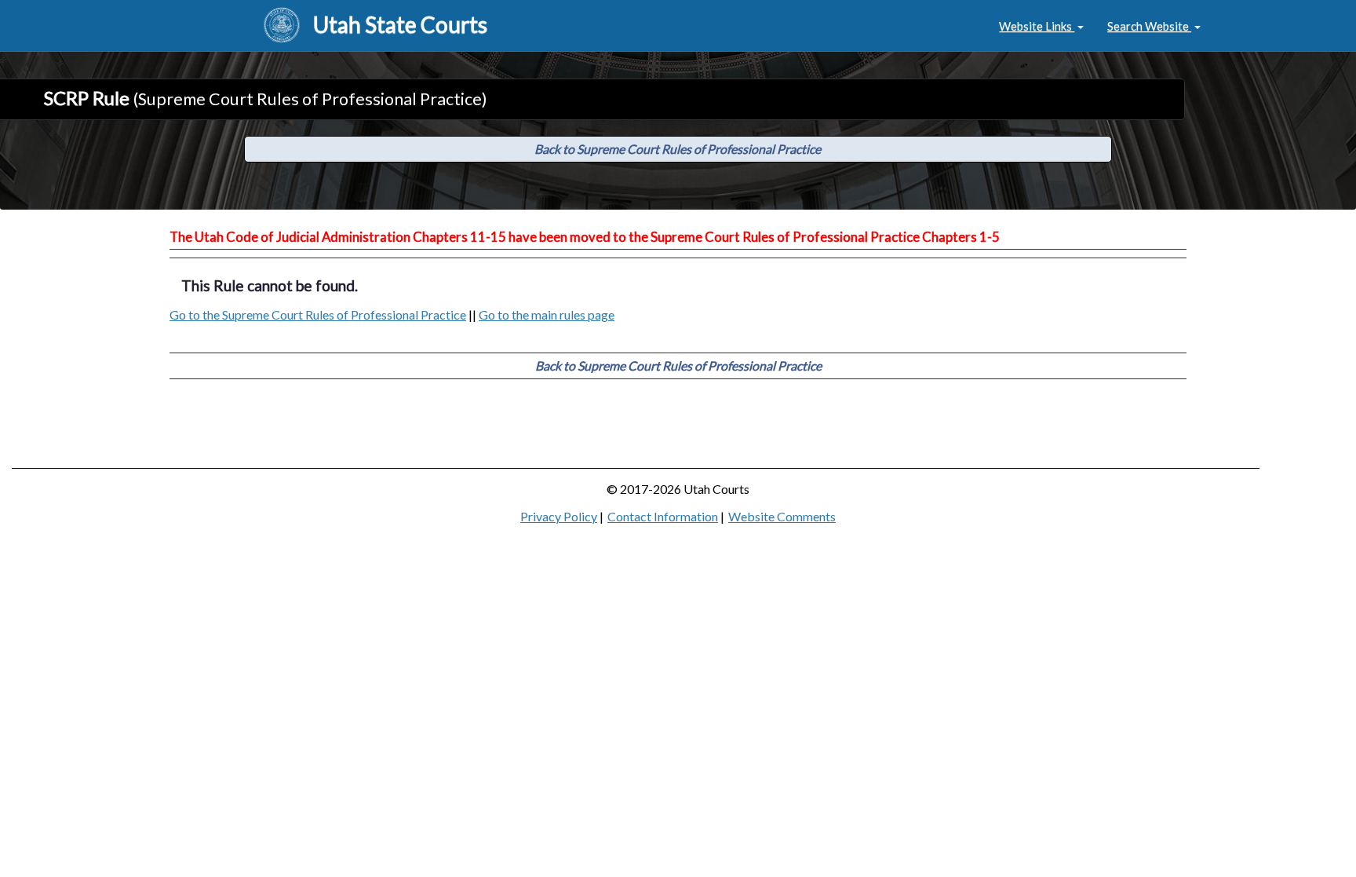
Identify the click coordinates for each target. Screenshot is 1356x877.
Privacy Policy (558, 516)
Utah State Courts (400, 24)
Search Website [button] (1149, 26)
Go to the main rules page (546, 314)
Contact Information (662, 516)
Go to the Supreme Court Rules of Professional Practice (318, 314)
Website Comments (782, 516)
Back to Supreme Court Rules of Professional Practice (677, 148)
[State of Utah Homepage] (281, 26)
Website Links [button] (1036, 26)
